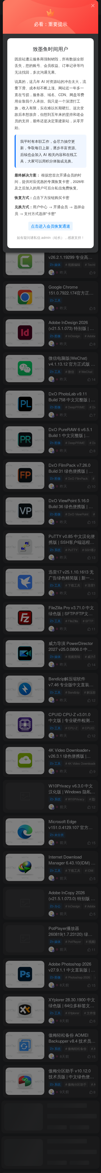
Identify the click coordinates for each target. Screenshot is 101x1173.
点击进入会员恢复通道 (50, 226)
